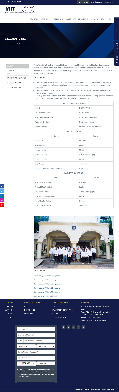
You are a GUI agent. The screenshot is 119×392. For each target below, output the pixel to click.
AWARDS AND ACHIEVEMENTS (13, 72)
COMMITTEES (57, 314)
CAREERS (9, 306)
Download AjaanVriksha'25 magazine (47, 276)
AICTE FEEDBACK (59, 317)
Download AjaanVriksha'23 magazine (47, 280)
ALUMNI (8, 310)
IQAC (103, 19)
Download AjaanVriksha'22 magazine (47, 284)
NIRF (26, 306)
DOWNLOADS (29, 310)
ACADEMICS (45, 19)
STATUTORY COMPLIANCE (62, 310)
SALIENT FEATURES (15, 83)
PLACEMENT (83, 19)
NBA (109, 19)
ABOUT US (34, 19)
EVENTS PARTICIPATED (16, 78)
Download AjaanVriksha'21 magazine (47, 288)
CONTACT (9, 314)
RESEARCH (95, 19)
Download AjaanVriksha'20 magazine (47, 292)
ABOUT (10, 66)
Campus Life (11, 44)
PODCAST (9, 317)
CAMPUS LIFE (70, 19)
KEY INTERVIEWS (14, 87)
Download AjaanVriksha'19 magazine (47, 296)
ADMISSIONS (58, 19)
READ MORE (29, 314)
